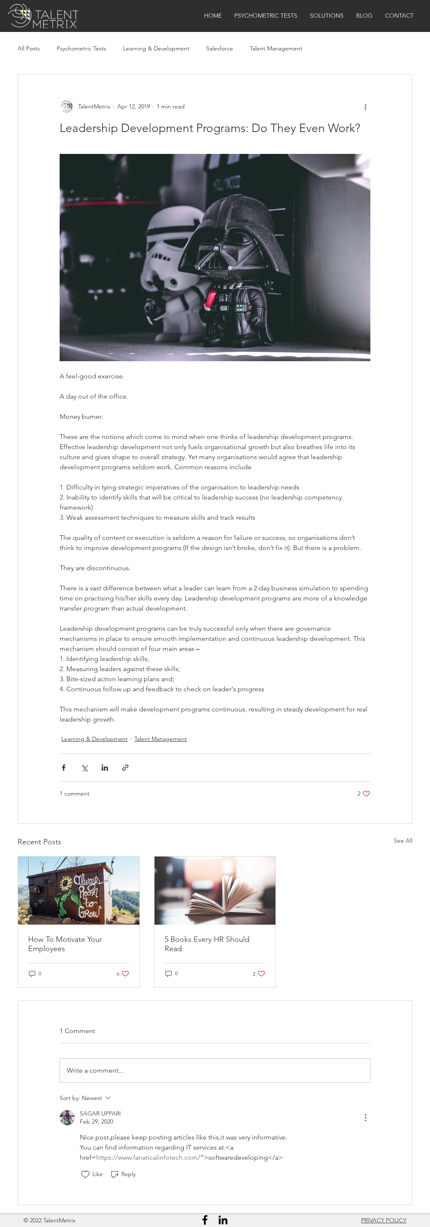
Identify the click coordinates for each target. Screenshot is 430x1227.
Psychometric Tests (81, 48)
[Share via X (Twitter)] (84, 768)
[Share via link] (125, 768)
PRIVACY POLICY (383, 1220)
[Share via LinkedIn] (105, 768)
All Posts (29, 48)
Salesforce (219, 48)
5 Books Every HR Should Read (207, 944)
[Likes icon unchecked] (85, 1174)
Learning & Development (156, 48)
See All (403, 840)
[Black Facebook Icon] (205, 1220)
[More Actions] (365, 1118)
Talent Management (276, 48)
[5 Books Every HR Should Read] (215, 891)
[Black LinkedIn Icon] (223, 1220)
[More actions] (365, 106)
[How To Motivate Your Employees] (78, 891)
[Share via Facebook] (64, 768)
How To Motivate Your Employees (65, 944)
